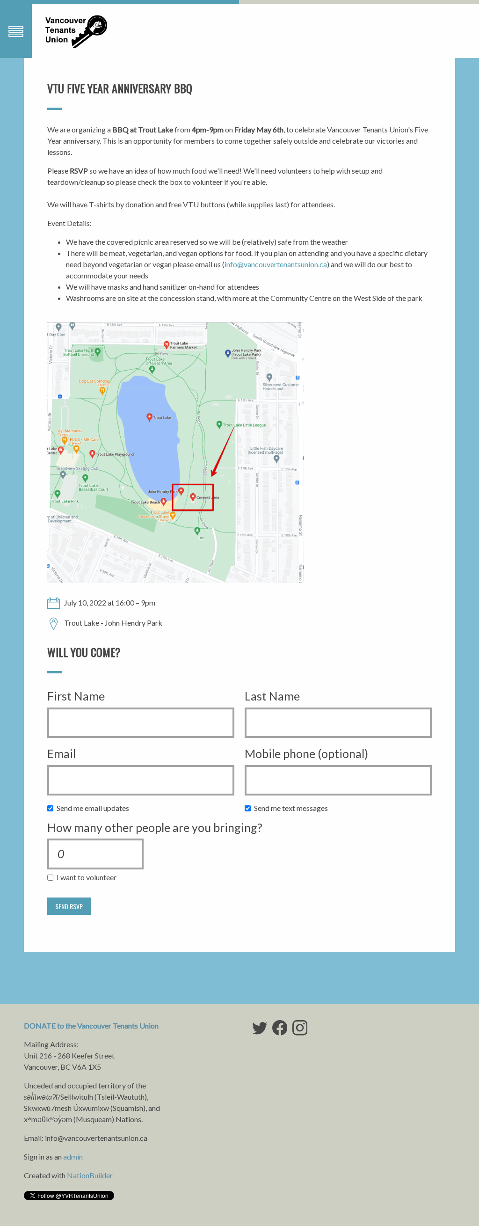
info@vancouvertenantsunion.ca (276, 264)
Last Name (272, 696)
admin (73, 1156)
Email (61, 753)
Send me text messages (293, 807)
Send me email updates (95, 807)
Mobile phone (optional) (306, 753)
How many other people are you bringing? (154, 827)
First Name (76, 696)
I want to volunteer (88, 877)
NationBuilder (90, 1175)
